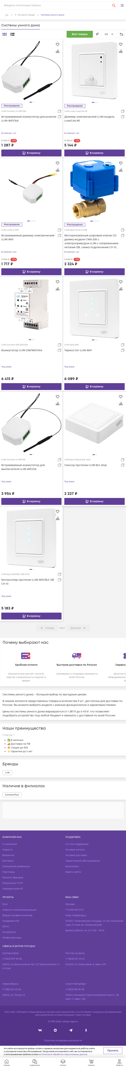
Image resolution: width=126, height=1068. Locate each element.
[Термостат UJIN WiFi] (94, 308)
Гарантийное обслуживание (82, 860)
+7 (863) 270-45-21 (74, 958)
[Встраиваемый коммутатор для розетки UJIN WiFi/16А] (31, 70)
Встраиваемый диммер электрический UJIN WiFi (27, 237)
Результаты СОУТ (12, 883)
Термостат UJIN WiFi (78, 350)
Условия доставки (76, 855)
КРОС (5, 926)
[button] (109, 34)
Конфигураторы (11, 937)
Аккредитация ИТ (12, 888)
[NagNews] (71, 1030)
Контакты (8, 860)
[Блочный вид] (4, 34)
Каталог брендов (12, 877)
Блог (5, 904)
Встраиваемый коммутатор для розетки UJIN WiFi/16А (28, 119)
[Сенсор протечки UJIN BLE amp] (94, 423)
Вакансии (8, 855)
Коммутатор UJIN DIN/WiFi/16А (21, 350)
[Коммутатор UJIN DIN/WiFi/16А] (31, 308)
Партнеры (8, 872)
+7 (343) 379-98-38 (12, 958)
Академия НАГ (11, 921)
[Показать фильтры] (121, 34)
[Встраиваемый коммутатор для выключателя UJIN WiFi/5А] (31, 423)
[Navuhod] (55, 1030)
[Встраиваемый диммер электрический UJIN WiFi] (31, 189)
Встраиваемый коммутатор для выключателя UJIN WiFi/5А (23, 467)
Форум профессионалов (17, 915)
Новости (7, 849)
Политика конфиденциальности (63, 1040)
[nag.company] (40, 1030)
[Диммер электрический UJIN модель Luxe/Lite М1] (94, 70)
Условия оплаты (75, 849)
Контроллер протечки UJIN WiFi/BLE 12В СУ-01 (27, 582)
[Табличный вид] (12, 34)
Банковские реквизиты (16, 866)
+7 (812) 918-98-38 (74, 989)
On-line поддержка (76, 844)
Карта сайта (73, 872)
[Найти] (114, 5)
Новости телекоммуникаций (19, 909)
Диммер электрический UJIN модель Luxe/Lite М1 (89, 119)
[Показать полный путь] (7, 15)
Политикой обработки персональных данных (64, 1054)
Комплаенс (72, 866)
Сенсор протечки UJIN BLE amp (85, 465)
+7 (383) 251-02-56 (11, 989)
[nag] (86, 1030)
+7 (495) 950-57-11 (74, 909)
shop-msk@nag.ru (75, 915)
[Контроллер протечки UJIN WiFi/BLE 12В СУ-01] (31, 537)
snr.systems (9, 932)
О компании (9, 844)
